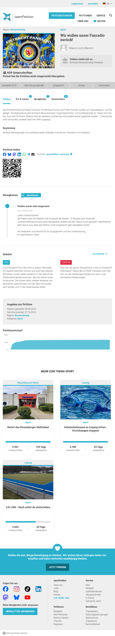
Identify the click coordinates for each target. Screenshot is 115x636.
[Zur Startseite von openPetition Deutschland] (18, 17)
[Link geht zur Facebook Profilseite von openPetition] (5, 588)
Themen (58, 621)
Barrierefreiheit (93, 624)
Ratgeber (58, 611)
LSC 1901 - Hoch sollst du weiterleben (28, 507)
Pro (6, 262)
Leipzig (85, 382)
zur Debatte (99, 254)
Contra (66, 262)
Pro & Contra (22, 97)
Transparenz (92, 611)
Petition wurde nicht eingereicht (33, 206)
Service (100, 15)
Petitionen (85, 15)
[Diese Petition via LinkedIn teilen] (19, 154)
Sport (63, 29)
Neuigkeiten (40, 97)
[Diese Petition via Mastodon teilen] (14, 154)
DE (107, 3)
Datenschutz (92, 617)
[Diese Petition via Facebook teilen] (4, 154)
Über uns (58, 585)
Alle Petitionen (61, 614)
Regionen (58, 624)
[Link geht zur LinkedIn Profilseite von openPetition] (38, 588)
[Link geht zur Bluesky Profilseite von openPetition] (16, 597)
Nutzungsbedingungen (97, 614)
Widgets (90, 588)
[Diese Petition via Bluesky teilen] (9, 154)
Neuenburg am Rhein (28, 382)
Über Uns (83, 21)
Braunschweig (18, 29)
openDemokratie (94, 591)
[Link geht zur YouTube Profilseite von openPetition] (27, 597)
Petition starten (62, 15)
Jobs (56, 588)
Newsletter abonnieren (20, 611)
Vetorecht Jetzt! (93, 601)
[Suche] (110, 15)
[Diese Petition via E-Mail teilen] (33, 154)
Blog (56, 591)
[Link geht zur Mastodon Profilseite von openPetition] (5, 597)
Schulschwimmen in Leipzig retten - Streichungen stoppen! (85, 428)
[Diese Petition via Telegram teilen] (28, 154)
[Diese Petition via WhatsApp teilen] (24, 154)
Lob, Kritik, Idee (61, 598)
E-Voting (90, 598)
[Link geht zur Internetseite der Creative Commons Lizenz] (4, 633)
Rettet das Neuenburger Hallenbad (28, 427)
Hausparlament (93, 594)
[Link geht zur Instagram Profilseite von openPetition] (16, 588)
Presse (57, 594)
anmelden (93, 3)
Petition (7, 99)
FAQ (88, 585)
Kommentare (58, 97)
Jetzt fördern (57, 567)
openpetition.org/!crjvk (58, 154)
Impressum (91, 621)
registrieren (77, 3)
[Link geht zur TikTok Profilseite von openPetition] (27, 588)
